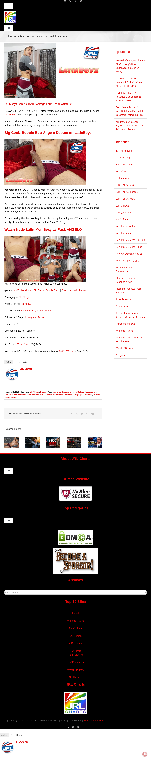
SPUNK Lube (75, 677)
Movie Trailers (123, 219)
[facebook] (86, 1)
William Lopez (22, 344)
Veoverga (13, 397)
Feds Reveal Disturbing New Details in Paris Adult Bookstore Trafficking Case (130, 111)
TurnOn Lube (75, 628)
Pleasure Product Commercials (125, 269)
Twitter (41, 317)
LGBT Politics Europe (127, 192)
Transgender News (125, 323)
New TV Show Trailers (127, 260)
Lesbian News (123, 178)
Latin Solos (63, 395)
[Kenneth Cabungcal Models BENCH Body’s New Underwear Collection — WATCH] (11, 438)
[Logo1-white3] (10, 12)
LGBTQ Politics (123, 212)
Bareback (26, 290)
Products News (124, 306)
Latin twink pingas (75, 395)
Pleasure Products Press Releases (128, 290)
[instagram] (81, 1)
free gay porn (90, 392)
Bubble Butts (53, 290)
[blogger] (65, 1)
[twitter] (75, 1)
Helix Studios (75, 654)
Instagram (30, 317)
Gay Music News (124, 164)
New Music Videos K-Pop (129, 247)
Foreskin (66, 290)
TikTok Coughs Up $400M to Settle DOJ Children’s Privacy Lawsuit (129, 96)
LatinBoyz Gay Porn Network (36, 310)
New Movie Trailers (126, 226)
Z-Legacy (43, 392)
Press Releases (123, 299)
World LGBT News (125, 348)
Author (9, 362)
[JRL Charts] (12, 370)
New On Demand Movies (129, 253)
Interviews (121, 171)
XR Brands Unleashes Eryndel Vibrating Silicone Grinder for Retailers (130, 125)
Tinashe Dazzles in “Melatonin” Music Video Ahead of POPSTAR (129, 82)
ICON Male (75, 651)
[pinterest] (70, 1)
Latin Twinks (79, 290)
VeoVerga (24, 297)
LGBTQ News (34, 392)
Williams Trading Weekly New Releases (129, 339)
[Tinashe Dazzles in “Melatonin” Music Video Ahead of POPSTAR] (32, 438)
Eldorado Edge (123, 157)
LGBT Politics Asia (125, 185)
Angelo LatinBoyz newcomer (63, 392)
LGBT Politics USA (125, 198)
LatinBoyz (9, 114)
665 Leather (75, 643)
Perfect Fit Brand (75, 669)
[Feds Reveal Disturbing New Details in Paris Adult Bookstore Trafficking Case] (74, 438)
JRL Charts (26, 368)
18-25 (16, 290)
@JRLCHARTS (66, 351)
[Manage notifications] (144, 754)
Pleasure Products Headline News (125, 280)
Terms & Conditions (94, 720)
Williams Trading (124, 330)
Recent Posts (21, 362)
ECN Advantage (124, 150)
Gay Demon (75, 635)
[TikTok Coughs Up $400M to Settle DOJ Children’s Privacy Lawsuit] (53, 438)
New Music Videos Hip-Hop (130, 240)
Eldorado (75, 613)
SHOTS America (75, 662)
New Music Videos (125, 233)
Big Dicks (39, 290)
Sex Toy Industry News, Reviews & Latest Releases (130, 315)
